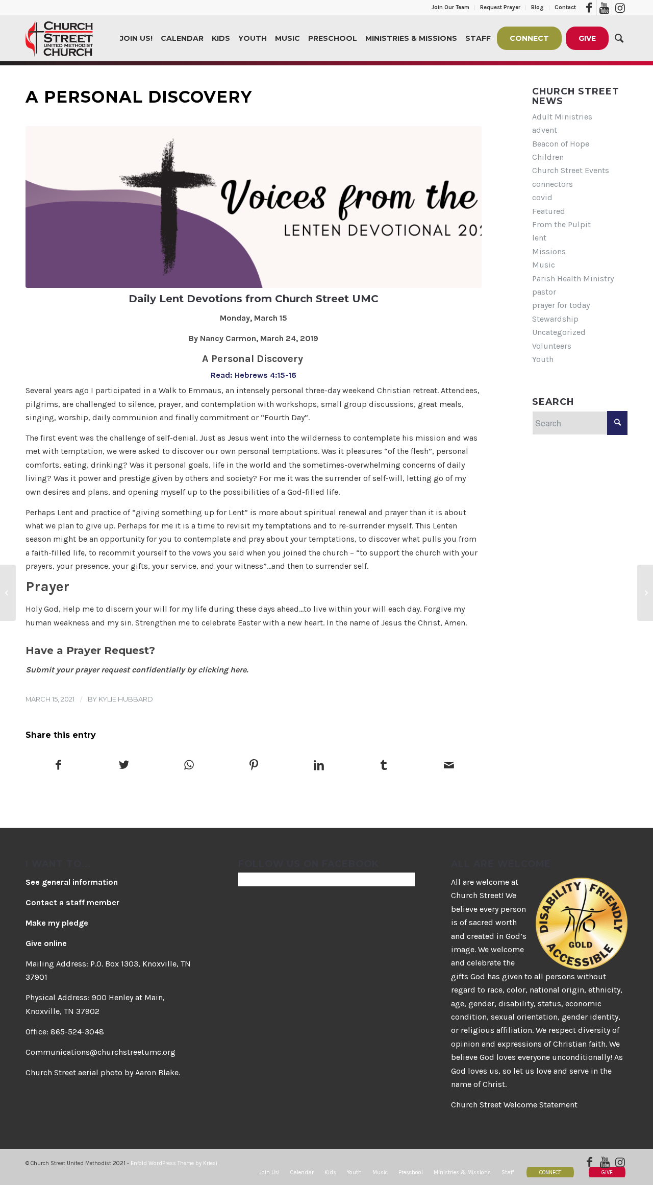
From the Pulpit (561, 224)
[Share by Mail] (449, 766)
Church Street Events (570, 170)
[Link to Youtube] (604, 7)
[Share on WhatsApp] (189, 766)
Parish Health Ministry (573, 278)
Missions (549, 251)
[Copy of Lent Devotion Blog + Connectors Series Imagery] (254, 207)
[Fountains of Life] (8, 593)
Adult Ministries (562, 117)
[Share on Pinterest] (253, 766)
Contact (565, 7)
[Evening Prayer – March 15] (645, 593)
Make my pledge (57, 923)
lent (539, 238)
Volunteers (551, 346)
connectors (552, 184)
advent (544, 130)
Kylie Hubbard (125, 699)
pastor (544, 292)
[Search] (619, 38)
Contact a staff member (72, 902)
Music (543, 265)
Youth (543, 359)
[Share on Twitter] (123, 766)
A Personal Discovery (139, 97)
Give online (46, 943)
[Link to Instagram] (619, 7)
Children (548, 157)
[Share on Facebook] (58, 766)
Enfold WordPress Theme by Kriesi (174, 1163)
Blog (537, 7)
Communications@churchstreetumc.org (100, 1052)
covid (542, 197)
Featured (548, 211)
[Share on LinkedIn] (319, 766)
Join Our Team (450, 7)
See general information (72, 882)
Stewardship (555, 319)
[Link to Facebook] (589, 7)
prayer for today (561, 305)
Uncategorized (559, 332)
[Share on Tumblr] (383, 766)
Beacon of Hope (560, 144)
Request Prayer (500, 7)
